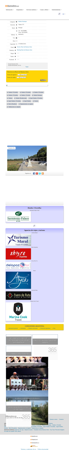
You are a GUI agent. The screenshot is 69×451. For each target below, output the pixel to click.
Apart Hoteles (27, 101)
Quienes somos (53, 419)
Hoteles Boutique (22, 21)
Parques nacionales (33, 328)
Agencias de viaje (19, 429)
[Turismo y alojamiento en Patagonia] (34, 439)
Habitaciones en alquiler (14, 107)
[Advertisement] (27, 122)
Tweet (26, 66)
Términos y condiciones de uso (28, 449)
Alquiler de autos (28, 429)
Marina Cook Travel (34, 301)
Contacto (61, 419)
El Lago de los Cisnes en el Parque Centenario (27, 365)
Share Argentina (34, 247)
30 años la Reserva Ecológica (27, 398)
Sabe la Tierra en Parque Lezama (27, 387)
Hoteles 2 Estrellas (13, 95)
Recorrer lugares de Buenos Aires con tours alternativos (19, 340)
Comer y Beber (44, 9)
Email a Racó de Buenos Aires (24, 47)
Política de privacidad (43, 449)
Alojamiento (19, 9)
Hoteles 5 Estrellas (13, 92)
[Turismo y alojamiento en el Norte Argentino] (34, 446)
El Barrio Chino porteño (18, 354)
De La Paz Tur (35, 260)
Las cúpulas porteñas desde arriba (45, 341)
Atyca (34, 270)
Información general (13, 328)
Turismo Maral (34, 232)
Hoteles (10, 98)
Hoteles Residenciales (21, 98)
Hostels (36, 101)
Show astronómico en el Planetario (18, 408)
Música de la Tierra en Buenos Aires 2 (27, 376)
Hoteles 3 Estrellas (38, 92)
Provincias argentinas (45, 328)
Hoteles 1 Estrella (25, 95)
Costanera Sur (11, 148)
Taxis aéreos (18, 431)
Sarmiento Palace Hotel (34, 210)
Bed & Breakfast (13, 104)
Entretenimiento (56, 9)
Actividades (23, 328)
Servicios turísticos (31, 9)
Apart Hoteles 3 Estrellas (14, 101)
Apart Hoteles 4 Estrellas (36, 98)
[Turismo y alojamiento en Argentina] (34, 436)
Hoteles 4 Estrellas (26, 92)
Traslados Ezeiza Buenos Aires (41, 429)
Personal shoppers (59, 429)
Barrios (51, 423)
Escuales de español (9, 431)
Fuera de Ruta (34, 290)
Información (9, 9)
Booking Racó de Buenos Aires (24, 50)
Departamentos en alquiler (26, 104)
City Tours (52, 429)
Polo (54, 328)
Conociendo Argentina (34, 326)
